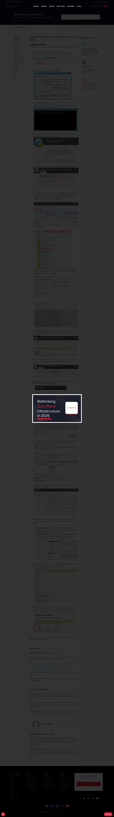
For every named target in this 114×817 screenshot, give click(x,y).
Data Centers (61, 6)
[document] (57, 408)
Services (51, 6)
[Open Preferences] (3, 814)
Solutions (44, 6)
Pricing (79, 6)
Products (36, 6)
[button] (79, 396)
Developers (70, 6)
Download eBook (71, 407)
